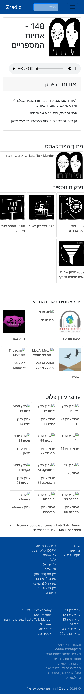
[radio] (42, 336)
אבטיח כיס (44, 634)
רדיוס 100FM (47, 593)
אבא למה (45, 629)
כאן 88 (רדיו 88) (45, 574)
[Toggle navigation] (72, 7)
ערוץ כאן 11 (72, 610)
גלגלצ (52, 560)
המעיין (77, 377)
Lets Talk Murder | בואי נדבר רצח (30, 156)
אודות (76, 546)
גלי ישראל (49, 564)
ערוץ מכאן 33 (71, 629)
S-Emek (46, 624)
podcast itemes (41, 525)
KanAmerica (43, 615)
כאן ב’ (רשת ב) (46, 579)
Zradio (14, 7)
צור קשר (74, 550)
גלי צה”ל (50, 569)
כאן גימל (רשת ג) (44, 583)
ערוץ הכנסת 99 (69, 634)
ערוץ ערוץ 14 (70, 448)
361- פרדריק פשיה (42, 226)
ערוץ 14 (75, 624)
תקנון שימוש (72, 555)
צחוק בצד (19, 338)
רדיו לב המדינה (46, 546)
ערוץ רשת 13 (71, 619)
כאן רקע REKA (46, 588)
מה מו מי (47, 320)
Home (21, 525)
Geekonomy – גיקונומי (36, 610)
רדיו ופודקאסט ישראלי (41, 688)
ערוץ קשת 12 (71, 615)
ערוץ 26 (73, 473)
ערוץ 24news (20, 507)
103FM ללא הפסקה (43, 550)
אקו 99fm (49, 555)
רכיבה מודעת (72, 338)
